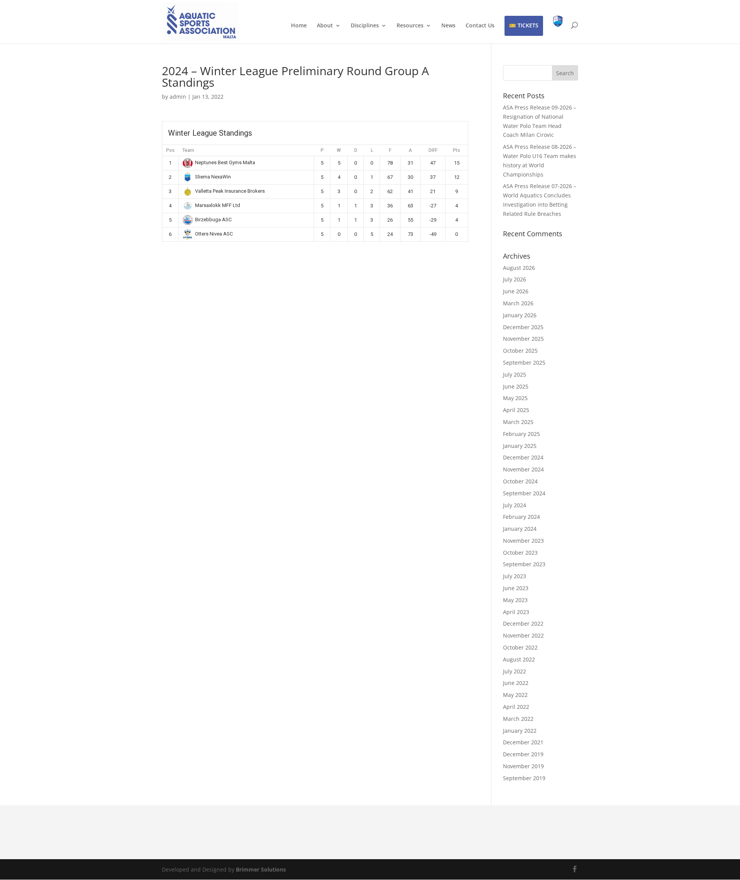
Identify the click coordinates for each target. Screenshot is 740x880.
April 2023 (516, 612)
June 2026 (515, 291)
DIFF (433, 150)
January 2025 (519, 445)
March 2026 (518, 303)
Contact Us (480, 26)
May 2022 (515, 694)
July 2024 (514, 505)
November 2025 (523, 338)
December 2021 (523, 742)
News (448, 26)
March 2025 (518, 422)
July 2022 (514, 671)
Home (299, 26)
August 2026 (519, 267)
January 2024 (519, 528)
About (325, 26)
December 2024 (523, 457)
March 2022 (518, 718)
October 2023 (520, 552)
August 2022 (519, 659)
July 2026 (514, 279)
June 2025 (515, 386)
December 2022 (523, 623)
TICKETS (528, 25)
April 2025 (516, 410)
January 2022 (519, 730)
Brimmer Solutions (261, 869)
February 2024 (521, 516)
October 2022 (520, 647)
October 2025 (520, 350)
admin (178, 96)
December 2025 (523, 327)
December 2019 (523, 754)
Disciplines (365, 26)
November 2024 (523, 469)
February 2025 (521, 433)
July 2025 (514, 374)
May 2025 (515, 398)
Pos (170, 150)
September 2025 (524, 362)
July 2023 (514, 576)
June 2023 (515, 588)
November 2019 (523, 766)
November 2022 (523, 635)
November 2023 (523, 540)
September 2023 (524, 564)
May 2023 (515, 600)
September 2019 (524, 778)
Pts (456, 150)
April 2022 (516, 706)
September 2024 (524, 493)
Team (188, 150)
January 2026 (519, 315)
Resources (410, 26)
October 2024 (520, 481)
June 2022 (515, 683)
